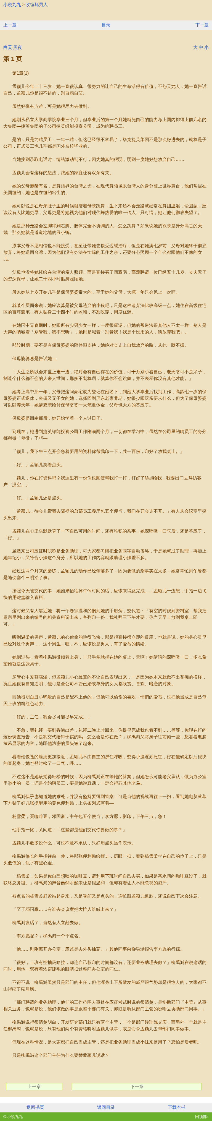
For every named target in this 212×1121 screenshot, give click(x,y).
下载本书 (177, 1107)
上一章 (10, 25)
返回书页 (35, 1107)
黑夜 (17, 47)
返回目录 (106, 1107)
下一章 (202, 25)
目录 (106, 25)
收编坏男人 (37, 4)
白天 (7, 47)
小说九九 (12, 4)
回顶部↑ (202, 1116)
